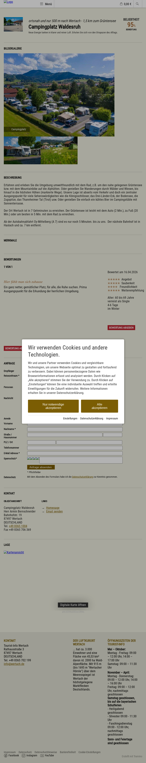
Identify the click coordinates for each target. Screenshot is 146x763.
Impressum (112, 418)
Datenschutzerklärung (91, 418)
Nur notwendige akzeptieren (53, 406)
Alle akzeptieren (99, 406)
